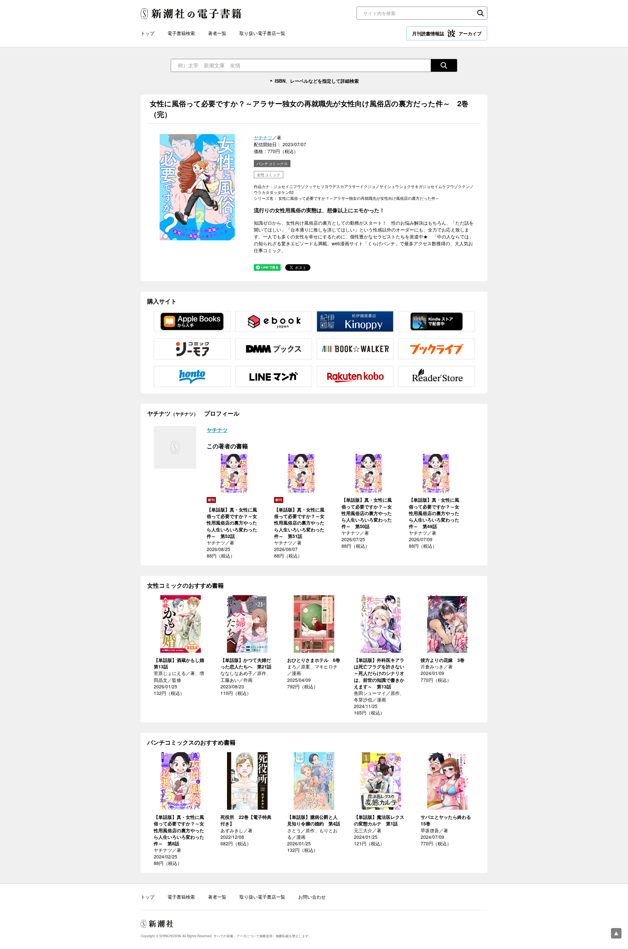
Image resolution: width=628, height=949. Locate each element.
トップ (147, 33)
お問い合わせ (312, 896)
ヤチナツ (263, 137)
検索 (480, 13)
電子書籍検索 (181, 33)
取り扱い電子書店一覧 (262, 33)
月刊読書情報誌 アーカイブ (446, 33)
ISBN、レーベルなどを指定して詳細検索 (317, 81)
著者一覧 (217, 33)
